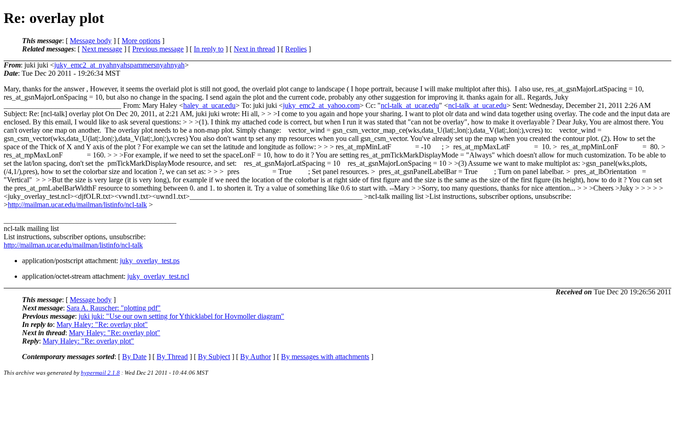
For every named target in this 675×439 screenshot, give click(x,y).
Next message (102, 49)
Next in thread (254, 49)
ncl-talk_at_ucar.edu (410, 105)
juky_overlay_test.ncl (158, 276)
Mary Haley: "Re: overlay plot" (102, 324)
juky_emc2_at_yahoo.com (321, 105)
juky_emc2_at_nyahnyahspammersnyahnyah (119, 65)
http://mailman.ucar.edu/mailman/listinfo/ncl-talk (77, 204)
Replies (296, 49)
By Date (134, 356)
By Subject (214, 356)
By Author (255, 356)
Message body (91, 41)
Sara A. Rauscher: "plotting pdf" (114, 308)
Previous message (158, 49)
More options (141, 41)
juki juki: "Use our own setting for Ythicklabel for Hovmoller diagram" (181, 316)
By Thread (172, 356)
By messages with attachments (325, 356)
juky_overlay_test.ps (150, 261)
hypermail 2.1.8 (100, 372)
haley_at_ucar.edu (209, 105)
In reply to (209, 49)
